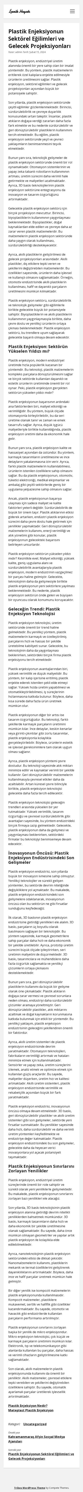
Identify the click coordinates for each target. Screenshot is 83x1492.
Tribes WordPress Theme (29, 1488)
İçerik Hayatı (19, 11)
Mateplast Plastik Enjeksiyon (30, 1410)
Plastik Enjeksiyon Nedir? (27, 1406)
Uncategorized (35, 1424)
